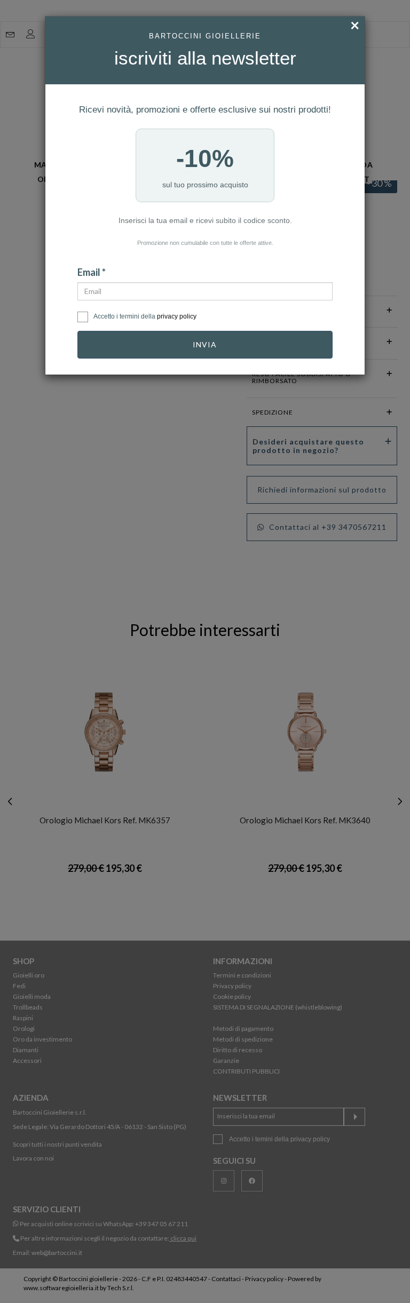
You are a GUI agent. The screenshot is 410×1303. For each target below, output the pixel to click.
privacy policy (176, 316)
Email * (91, 272)
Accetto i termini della (144, 316)
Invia (205, 344)
